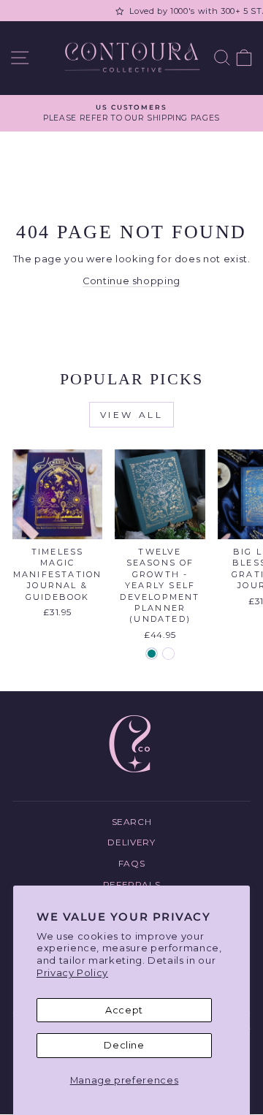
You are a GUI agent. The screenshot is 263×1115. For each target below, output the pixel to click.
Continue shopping (131, 280)
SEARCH (132, 821)
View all (132, 414)
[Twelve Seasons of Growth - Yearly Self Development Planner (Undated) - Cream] (168, 653)
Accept (124, 1010)
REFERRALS (132, 884)
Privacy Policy (72, 972)
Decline (124, 1045)
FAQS (131, 863)
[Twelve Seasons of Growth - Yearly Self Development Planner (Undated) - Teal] (151, 653)
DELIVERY (131, 842)
